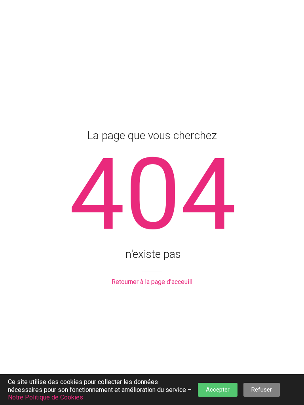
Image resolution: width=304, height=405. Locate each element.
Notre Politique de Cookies (45, 397)
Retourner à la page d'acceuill (152, 282)
